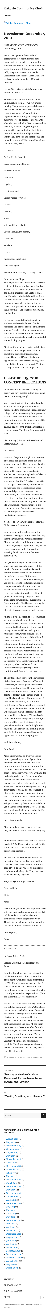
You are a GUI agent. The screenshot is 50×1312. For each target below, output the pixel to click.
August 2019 (12, 1152)
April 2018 (11, 1162)
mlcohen (10, 1057)
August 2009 (12, 1261)
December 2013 (13, 1203)
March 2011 (11, 1230)
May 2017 (10, 1176)
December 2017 (13, 1166)
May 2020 (11, 1142)
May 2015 (10, 1190)
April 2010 (11, 1244)
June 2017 (11, 1173)
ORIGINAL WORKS (13, 1291)
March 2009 (12, 1268)
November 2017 (13, 1169)
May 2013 (10, 1210)
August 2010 (12, 1237)
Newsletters (37, 1057)
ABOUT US (9, 1279)
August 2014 (12, 1196)
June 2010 (11, 1240)
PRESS (7, 1297)
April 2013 (11, 1213)
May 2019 (11, 1156)
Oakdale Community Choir (23, 8)
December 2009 (13, 1254)
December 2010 (13, 1234)
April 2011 (11, 1227)
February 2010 (13, 1251)
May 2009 (11, 1264)
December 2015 (13, 1186)
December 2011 (13, 1220)
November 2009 (14, 1257)
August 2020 (12, 1139)
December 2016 (13, 1179)
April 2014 (11, 1200)
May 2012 (10, 1217)
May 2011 (10, 1223)
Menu (8, 16)
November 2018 (13, 1159)
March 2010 (11, 1247)
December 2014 (13, 1193)
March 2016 (12, 1183)
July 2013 (10, 1207)
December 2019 (13, 1145)
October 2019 (12, 1149)
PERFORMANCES (12, 1285)
